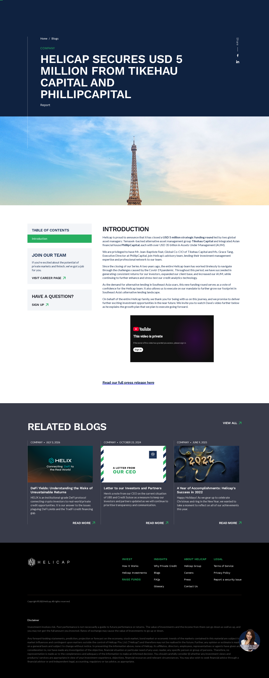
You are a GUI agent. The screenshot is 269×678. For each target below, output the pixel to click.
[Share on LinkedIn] (238, 62)
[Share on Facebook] (238, 55)
